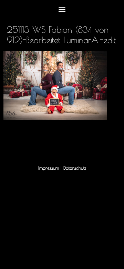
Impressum (48, 168)
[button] (62, 9)
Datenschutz (74, 168)
